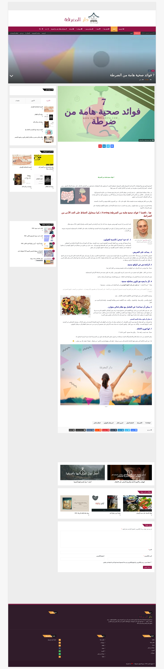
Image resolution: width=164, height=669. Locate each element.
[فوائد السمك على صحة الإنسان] (137, 503)
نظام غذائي (97, 423)
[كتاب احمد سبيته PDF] (48, 231)
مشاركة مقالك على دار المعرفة (58, 29)
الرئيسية (121, 29)
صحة (98, 29)
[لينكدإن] (104, 146)
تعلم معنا (106, 29)
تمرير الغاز (120, 423)
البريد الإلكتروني (148, 556)
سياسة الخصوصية (36, 33)
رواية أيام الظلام (39, 114)
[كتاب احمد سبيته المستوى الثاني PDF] (48, 238)
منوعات (79, 29)
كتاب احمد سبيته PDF (37, 228)
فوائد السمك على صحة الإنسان (144, 513)
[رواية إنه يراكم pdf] (48, 124)
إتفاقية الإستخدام (14, 33)
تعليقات (17, 100)
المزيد (153, 650)
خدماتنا (71, 29)
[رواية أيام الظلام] (48, 117)
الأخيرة (48, 100)
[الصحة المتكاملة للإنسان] (48, 109)
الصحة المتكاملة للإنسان (37, 107)
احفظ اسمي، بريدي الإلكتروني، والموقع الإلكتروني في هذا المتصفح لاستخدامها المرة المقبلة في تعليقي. (127, 562)
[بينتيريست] (100, 146)
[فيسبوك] (112, 146)
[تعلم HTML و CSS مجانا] (48, 261)
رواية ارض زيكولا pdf (115, 513)
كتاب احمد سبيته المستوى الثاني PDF (33, 236)
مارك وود (145, 240)
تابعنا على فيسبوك (52, 639)
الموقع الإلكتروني (100, 556)
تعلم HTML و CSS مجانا (36, 258)
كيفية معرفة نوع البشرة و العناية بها (34, 129)
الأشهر (33, 100)
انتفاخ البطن (129, 423)
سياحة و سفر (89, 29)
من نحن (21, 33)
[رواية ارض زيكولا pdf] (106, 503)
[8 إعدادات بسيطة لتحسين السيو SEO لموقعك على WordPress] (48, 253)
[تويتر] (108, 146)
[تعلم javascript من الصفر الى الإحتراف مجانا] (43, 160)
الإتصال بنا (27, 33)
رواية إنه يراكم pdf (38, 122)
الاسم (150, 549)
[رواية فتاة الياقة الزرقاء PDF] (74, 503)
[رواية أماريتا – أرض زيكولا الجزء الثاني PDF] (48, 246)
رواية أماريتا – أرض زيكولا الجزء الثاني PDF (32, 243)
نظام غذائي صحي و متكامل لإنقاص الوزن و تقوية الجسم (29, 137)
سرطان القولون (108, 423)
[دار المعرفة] (82, 18)
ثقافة (114, 29)
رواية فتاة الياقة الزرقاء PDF (82, 513)
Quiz (103, 656)
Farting (147, 423)
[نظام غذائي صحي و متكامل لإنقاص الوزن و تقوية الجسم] (48, 139)
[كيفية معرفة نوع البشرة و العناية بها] (48, 132)
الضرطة (139, 423)
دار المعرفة (128, 663)
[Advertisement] (82, 6)
